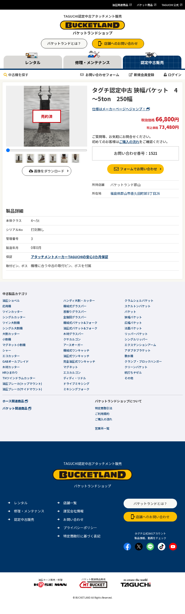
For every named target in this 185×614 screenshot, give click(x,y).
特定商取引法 (103, 408)
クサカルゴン (72, 339)
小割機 (6, 339)
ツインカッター (12, 311)
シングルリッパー (136, 339)
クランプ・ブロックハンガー (143, 361)
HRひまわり (10, 372)
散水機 (129, 356)
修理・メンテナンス (29, 511)
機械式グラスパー (74, 306)
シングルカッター (14, 317)
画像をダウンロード (48, 171)
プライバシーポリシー (80, 527)
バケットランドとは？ (64, 43)
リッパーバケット (136, 334)
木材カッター (11, 367)
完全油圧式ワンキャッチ (79, 361)
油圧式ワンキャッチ (76, 356)
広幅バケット (133, 322)
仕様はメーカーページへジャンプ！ (119, 108)
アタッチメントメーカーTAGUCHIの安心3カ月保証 (69, 256)
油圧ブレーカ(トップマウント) (22, 383)
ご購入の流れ (129, 141)
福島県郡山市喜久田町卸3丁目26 (135, 193)
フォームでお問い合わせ (138, 168)
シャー (6, 350)
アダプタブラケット (138, 350)
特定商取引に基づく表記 (81, 536)
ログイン (174, 74)
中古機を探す (18, 74)
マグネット (70, 367)
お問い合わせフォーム (102, 74)
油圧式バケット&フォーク (80, 328)
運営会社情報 (73, 511)
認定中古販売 (24, 519)
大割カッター (11, 334)
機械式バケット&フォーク (80, 322)
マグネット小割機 (14, 345)
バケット (130, 311)
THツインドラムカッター (18, 378)
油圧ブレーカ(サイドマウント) (22, 389)
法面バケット (133, 328)
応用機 (6, 306)
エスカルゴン (72, 372)
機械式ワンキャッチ (76, 350)
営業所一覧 (102, 428)
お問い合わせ (73, 519)
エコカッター (11, 356)
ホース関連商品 (13, 401)
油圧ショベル (11, 300)
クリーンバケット (136, 367)
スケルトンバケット (138, 306)
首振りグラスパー (74, 311)
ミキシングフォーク (76, 389)
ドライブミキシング (76, 383)
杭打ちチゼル (133, 372)
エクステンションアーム (140, 345)
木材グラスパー (73, 334)
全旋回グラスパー (74, 317)
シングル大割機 (12, 328)
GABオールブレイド (15, 361)
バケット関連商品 (15, 408)
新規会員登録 (144, 74)
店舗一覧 (70, 502)
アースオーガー (73, 345)
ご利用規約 (102, 414)
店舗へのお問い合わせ (121, 43)
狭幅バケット (133, 317)
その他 (129, 378)
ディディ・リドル (74, 378)
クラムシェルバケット (139, 300)
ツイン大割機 (11, 322)
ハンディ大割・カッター (79, 300)
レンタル (20, 502)
